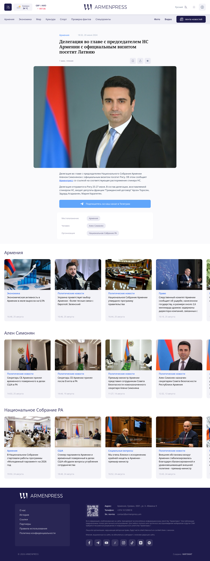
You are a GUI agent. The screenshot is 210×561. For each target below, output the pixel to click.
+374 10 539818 (124, 510)
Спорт (63, 19)
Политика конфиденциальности (38, 533)
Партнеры (25, 524)
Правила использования (33, 528)
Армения (9, 19)
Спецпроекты (103, 19)
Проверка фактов (81, 19)
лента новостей (193, 19)
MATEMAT (187, 554)
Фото (157, 19)
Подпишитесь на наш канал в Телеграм (108, 203)
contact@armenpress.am (129, 514)
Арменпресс (66, 180)
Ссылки (24, 519)
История (24, 514)
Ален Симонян (96, 225)
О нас (23, 510)
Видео (168, 19)
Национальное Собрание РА (103, 233)
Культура (50, 19)
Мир (38, 19)
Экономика (25, 19)
